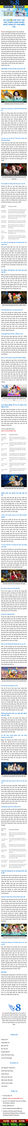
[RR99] (14, 1121)
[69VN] (14, 1124)
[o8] (14, 2)
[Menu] (2, 3)
